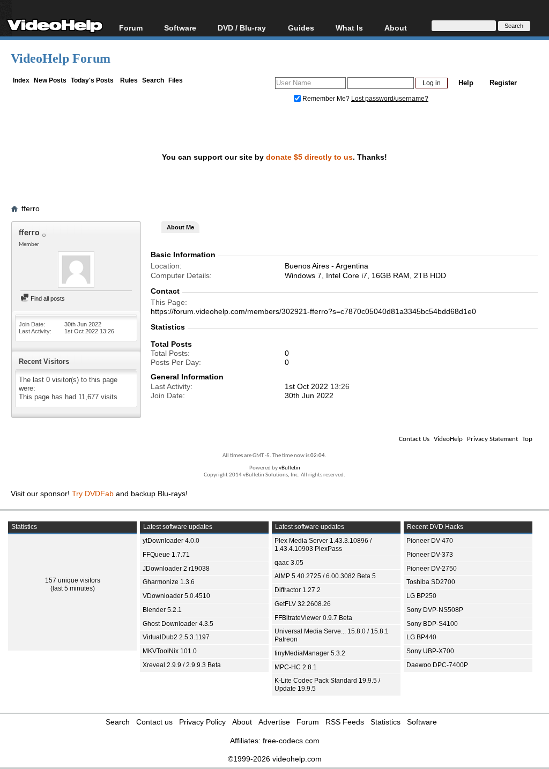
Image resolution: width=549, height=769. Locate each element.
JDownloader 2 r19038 (176, 568)
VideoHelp (448, 439)
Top (527, 439)
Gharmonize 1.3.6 (169, 582)
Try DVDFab (93, 493)
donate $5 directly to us (309, 157)
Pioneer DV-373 (429, 554)
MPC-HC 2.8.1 (295, 667)
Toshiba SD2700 (430, 582)
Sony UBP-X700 (430, 651)
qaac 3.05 (288, 562)
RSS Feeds (344, 722)
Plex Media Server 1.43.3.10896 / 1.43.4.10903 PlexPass (323, 545)
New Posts (50, 80)
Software (180, 28)
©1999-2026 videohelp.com (275, 759)
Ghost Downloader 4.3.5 (178, 624)
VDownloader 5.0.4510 (176, 596)
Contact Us (414, 439)
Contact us (154, 722)
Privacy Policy (202, 722)
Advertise (274, 722)
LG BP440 (421, 637)
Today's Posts (92, 80)
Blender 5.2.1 (162, 610)
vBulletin (289, 468)
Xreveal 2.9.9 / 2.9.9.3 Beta (182, 665)
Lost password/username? (389, 98)
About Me (180, 227)
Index (21, 80)
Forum (131, 28)
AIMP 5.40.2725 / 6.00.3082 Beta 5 (325, 576)
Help (465, 83)
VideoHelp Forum (60, 58)
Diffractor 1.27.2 (297, 590)
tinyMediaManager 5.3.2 (309, 653)
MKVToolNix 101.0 (170, 651)
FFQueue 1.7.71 (166, 554)
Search (153, 80)
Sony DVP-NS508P (434, 610)
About (242, 722)
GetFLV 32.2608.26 (302, 604)
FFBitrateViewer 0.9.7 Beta (313, 618)
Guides (301, 28)
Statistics (385, 722)
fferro (30, 208)
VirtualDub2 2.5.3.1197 (176, 637)
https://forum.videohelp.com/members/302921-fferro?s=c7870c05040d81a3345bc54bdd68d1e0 (313, 311)
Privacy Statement (492, 439)
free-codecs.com (291, 740)
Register (503, 83)
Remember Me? (326, 98)
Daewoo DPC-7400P (437, 665)
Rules (129, 80)
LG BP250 (421, 596)
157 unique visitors (72, 580)
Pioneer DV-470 (429, 540)
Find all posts (47, 298)
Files (175, 80)
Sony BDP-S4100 (432, 624)
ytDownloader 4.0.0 (171, 540)
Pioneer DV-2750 (431, 568)
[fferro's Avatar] (76, 270)
